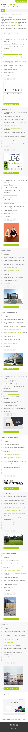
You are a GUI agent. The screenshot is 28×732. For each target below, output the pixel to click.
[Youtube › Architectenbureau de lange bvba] (14, 78)
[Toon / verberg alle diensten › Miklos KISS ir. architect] (15, 401)
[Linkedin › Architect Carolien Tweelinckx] (11, 593)
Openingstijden (8, 656)
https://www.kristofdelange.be (14, 57)
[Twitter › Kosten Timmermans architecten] (5, 476)
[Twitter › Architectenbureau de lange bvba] (5, 78)
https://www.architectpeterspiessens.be (16, 513)
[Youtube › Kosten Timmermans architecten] (14, 476)
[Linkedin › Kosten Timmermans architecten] (11, 476)
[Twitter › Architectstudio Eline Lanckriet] (5, 350)
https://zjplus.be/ (11, 645)
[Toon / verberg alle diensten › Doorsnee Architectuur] (15, 207)
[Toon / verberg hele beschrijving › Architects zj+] (15, 649)
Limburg (5, 381)
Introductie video (20, 408)
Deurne (11, 184)
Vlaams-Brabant (7, 257)
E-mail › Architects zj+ (9, 642)
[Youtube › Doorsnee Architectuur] (14, 219)
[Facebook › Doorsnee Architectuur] (8, 219)
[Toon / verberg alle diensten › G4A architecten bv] (15, 137)
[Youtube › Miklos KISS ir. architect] (14, 414)
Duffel (10, 560)
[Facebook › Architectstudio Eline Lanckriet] (8, 350)
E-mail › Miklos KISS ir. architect (11, 391)
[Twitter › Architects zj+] (5, 663)
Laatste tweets (7, 143)
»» (17, 33)
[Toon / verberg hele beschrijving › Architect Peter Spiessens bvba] (15, 518)
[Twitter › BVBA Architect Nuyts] (5, 286)
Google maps (22, 44)
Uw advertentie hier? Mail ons (14, 714)
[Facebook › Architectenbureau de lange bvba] (8, 78)
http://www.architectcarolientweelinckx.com (17, 573)
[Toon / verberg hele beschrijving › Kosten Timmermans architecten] (15, 462)
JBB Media (13, 728)
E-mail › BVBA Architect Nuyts (10, 267)
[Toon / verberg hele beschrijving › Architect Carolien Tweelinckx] (15, 577)
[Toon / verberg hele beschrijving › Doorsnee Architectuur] (15, 202)
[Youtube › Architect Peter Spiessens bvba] (14, 531)
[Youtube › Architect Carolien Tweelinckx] (14, 593)
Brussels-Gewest (7, 631)
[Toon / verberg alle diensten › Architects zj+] (15, 653)
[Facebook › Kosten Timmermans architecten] (8, 476)
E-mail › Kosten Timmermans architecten (13, 454)
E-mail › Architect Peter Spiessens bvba (13, 510)
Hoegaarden (14, 257)
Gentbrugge (14, 319)
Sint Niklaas (15, 44)
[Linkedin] (17, 725)
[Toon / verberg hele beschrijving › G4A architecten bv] (15, 133)
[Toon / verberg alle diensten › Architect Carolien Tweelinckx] (15, 581)
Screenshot (7, 129)
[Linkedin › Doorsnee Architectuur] (11, 219)
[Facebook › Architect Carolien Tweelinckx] (8, 593)
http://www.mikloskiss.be (13, 394)
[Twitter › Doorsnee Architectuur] (5, 219)
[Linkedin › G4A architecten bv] (11, 150)
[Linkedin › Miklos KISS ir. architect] (11, 414)
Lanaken (10, 381)
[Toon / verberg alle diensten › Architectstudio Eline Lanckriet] (15, 340)
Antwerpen (6, 184)
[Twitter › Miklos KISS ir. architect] (5, 414)
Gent (13, 116)
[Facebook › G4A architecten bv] (8, 150)
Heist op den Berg (13, 500)
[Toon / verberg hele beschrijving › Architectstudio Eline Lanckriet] (15, 336)
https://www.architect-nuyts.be (14, 270)
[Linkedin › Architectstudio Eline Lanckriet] (11, 350)
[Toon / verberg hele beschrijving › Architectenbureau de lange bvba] (15, 61)
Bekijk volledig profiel (11, 104)
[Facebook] (14, 725)
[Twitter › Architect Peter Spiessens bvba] (5, 531)
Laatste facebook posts (9, 72)
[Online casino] (14, 699)
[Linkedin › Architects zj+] (11, 663)
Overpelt (10, 444)
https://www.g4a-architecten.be (15, 128)
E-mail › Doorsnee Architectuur (10, 195)
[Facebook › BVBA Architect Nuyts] (8, 286)
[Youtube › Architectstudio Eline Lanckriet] (14, 350)
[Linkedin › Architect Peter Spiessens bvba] (11, 531)
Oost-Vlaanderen (7, 44)
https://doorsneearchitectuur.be (15, 197)
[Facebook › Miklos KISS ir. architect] (8, 414)
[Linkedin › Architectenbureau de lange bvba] (11, 78)
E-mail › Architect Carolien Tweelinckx (12, 570)
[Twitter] (10, 725)
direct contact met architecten (12, 25)
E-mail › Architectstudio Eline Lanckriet (12, 329)
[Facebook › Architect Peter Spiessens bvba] (8, 531)
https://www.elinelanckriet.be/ (14, 332)
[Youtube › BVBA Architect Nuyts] (14, 286)
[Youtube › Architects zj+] (14, 663)
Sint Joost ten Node (16, 631)
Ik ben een (21, 1)
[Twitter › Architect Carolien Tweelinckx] (5, 593)
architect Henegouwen (12, 22)
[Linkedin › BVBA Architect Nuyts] (11, 286)
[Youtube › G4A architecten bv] (14, 150)
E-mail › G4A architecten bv (10, 125)
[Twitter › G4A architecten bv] (5, 150)
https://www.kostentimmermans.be (15, 457)
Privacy (16, 728)
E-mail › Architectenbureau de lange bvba (13, 54)
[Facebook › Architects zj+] (8, 663)
